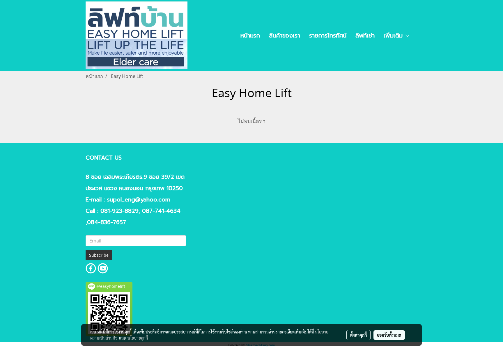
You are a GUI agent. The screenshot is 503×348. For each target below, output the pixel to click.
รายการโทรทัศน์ (327, 35)
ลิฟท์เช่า (365, 35)
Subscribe (99, 255)
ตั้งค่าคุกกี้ (358, 335)
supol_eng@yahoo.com (138, 199)
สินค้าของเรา (284, 35)
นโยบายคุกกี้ (137, 337)
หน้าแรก (250, 35)
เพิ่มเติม (394, 35)
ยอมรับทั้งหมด (389, 335)
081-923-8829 (119, 211)
